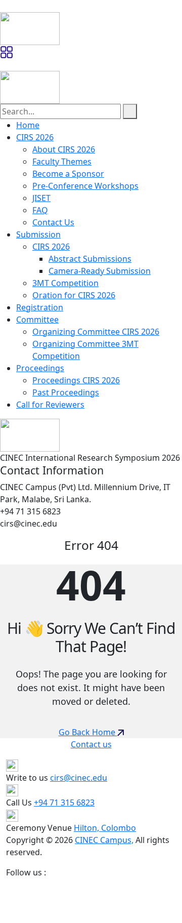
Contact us (91, 744)
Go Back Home (88, 732)
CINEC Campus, (104, 840)
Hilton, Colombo (105, 827)
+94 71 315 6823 (64, 802)
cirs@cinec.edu (78, 777)
